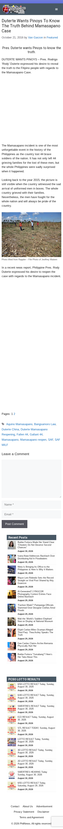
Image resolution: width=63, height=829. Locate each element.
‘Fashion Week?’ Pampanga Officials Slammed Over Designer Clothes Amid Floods (36, 608)
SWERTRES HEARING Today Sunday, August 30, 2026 (32, 773)
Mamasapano (10, 439)
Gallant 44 (36, 434)
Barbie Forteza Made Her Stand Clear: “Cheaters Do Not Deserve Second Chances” (36, 545)
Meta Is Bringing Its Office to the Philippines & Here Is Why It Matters (35, 568)
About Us (28, 806)
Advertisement (44, 806)
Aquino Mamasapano (19, 424)
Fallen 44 (22, 434)
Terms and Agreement (31, 817)
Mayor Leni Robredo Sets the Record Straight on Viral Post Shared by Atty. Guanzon (36, 580)
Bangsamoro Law (45, 424)
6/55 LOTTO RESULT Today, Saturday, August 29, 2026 (32, 784)
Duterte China (10, 429)
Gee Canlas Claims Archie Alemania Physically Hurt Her (35, 644)
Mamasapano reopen (33, 439)
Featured (52, 37)
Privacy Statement (24, 811)
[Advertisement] (31, 110)
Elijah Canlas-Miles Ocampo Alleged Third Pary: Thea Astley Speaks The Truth (35, 632)
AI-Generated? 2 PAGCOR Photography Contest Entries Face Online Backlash (34, 594)
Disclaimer (43, 811)
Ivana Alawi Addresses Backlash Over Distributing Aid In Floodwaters (36, 557)
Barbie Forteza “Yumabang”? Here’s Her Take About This (35, 655)
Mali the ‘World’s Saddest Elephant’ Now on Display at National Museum (35, 620)
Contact (15, 806)
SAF (50, 439)
